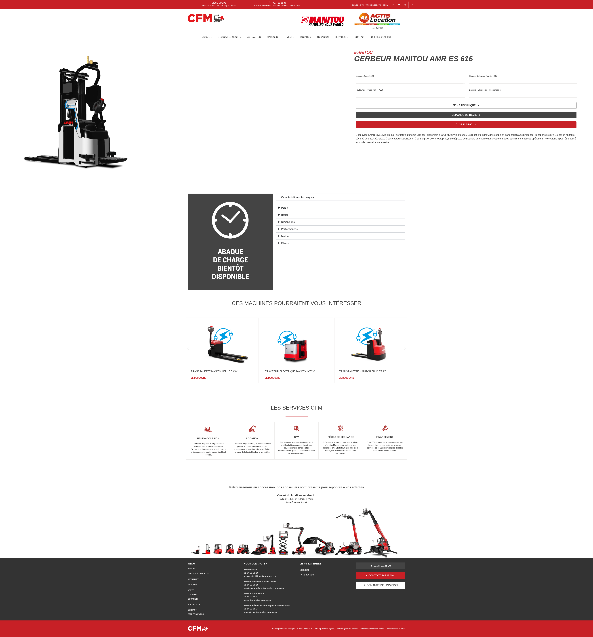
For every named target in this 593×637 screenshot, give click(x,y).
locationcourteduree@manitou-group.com (264, 588)
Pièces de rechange (341, 437)
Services (340, 37)
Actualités (254, 37)
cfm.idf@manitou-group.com (257, 600)
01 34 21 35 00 (279, 3)
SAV (296, 437)
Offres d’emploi (381, 37)
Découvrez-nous (228, 37)
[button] (229, 37)
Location (305, 37)
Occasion (323, 37)
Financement (384, 437)
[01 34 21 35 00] (270, 3)
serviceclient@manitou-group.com (260, 576)
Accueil (207, 37)
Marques (272, 37)
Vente (290, 37)
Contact (360, 37)
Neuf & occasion (208, 438)
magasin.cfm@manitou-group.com (261, 612)
